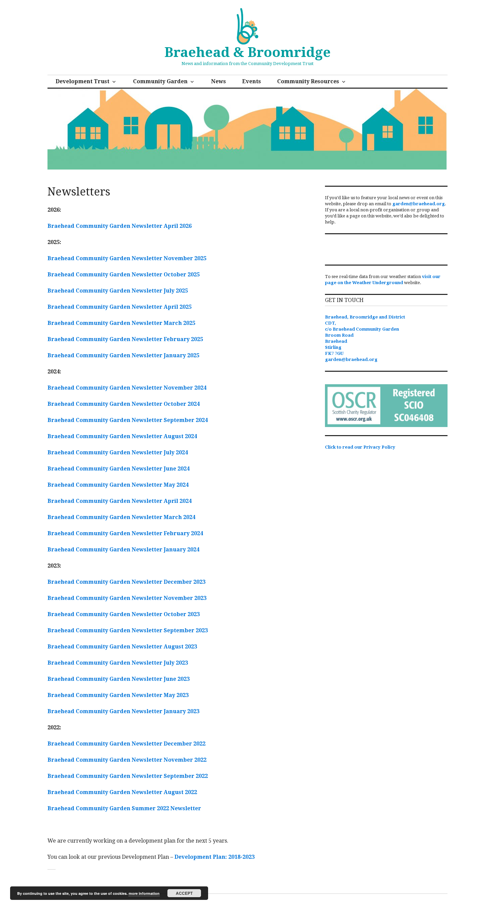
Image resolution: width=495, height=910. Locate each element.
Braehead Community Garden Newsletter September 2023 (127, 630)
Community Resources (308, 81)
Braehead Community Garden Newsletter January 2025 (123, 355)
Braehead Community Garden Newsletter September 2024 (127, 420)
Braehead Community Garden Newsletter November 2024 (126, 388)
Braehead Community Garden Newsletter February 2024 (125, 533)
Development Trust (82, 81)
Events (251, 81)
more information (144, 893)
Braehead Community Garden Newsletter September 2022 (127, 776)
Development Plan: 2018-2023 (214, 857)
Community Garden (160, 81)
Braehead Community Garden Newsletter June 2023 (118, 679)
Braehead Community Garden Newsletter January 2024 (123, 549)
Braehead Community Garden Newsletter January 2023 (123, 711)
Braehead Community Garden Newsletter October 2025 (123, 274)
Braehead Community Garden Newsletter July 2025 (117, 290)
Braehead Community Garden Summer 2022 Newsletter (124, 808)
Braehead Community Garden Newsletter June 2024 (118, 468)
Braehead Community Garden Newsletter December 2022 (126, 743)
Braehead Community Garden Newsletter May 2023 (118, 695)
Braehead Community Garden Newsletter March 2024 (121, 517)
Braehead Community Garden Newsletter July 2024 (117, 452)
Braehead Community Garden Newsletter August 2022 (122, 792)
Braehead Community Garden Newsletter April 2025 (119, 307)
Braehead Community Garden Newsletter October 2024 (123, 404)
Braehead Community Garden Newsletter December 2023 (126, 582)
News (218, 81)
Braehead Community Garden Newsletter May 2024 (118, 485)
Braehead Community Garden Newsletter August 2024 (122, 436)
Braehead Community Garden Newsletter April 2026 (119, 226)
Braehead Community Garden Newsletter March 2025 (121, 323)
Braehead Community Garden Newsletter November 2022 (126, 760)
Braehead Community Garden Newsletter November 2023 (126, 598)
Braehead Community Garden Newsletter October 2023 (123, 614)
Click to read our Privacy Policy (360, 447)
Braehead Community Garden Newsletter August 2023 (122, 646)
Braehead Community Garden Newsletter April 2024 (119, 501)
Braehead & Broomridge (247, 52)
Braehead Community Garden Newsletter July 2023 (117, 663)
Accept (184, 893)
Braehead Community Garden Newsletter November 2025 (126, 258)
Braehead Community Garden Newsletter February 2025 (125, 339)
